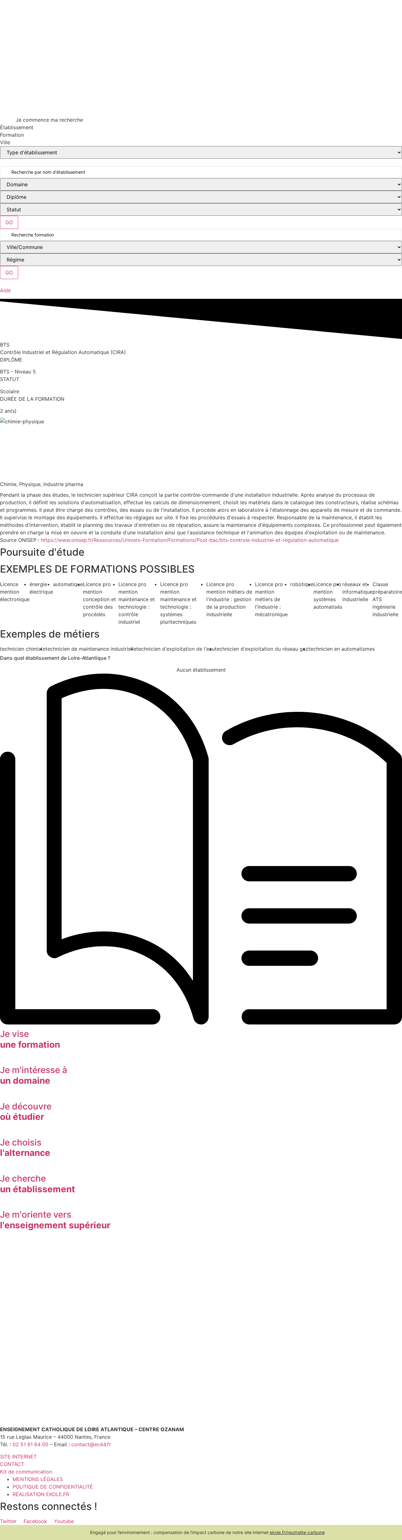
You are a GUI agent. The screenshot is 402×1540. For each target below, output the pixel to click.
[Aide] (2, 283)
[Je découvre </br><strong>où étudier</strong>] (2, 1095)
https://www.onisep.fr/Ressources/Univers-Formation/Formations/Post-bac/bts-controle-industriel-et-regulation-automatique (190, 540)
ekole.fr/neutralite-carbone (297, 1532)
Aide (5, 290)
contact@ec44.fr (91, 1444)
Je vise (30, 1039)
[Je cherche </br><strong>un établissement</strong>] (2, 1167)
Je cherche (37, 1183)
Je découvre (26, 1111)
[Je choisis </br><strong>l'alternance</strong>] (2, 1131)
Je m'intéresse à (33, 1075)
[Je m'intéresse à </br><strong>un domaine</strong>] (2, 1059)
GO (9, 222)
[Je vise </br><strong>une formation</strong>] (201, 1022)
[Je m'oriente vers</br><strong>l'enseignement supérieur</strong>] (2, 1203)
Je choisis (25, 1147)
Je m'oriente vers (55, 1219)
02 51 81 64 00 (30, 1444)
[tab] (201, 127)
